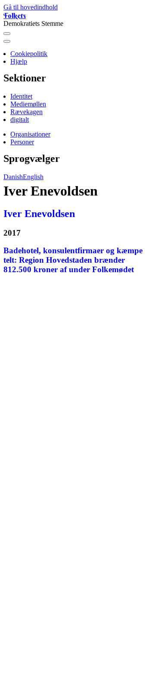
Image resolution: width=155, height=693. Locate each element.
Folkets (14, 15)
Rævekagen (26, 111)
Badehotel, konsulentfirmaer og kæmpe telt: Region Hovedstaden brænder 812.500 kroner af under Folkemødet (73, 260)
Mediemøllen (28, 104)
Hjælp (18, 61)
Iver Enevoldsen (39, 213)
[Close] (6, 41)
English (33, 176)
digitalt (19, 119)
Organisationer (30, 134)
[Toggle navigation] (6, 33)
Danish (13, 176)
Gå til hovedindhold (30, 7)
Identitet (21, 96)
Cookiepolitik (28, 53)
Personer (22, 142)
